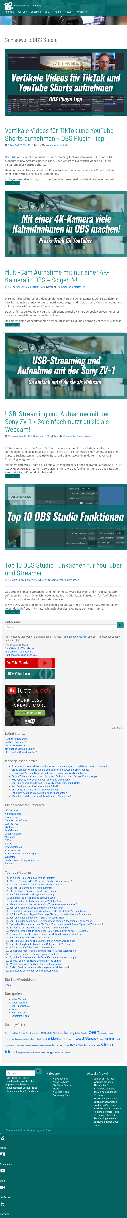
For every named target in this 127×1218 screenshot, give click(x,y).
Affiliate (15, 1033)
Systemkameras (13, 846)
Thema (66, 1045)
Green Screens (13, 833)
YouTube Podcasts (14, 742)
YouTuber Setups (21, 1005)
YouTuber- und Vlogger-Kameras (22, 860)
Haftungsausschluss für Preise (21, 654)
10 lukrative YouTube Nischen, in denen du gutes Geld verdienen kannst (49, 773)
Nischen (72, 1039)
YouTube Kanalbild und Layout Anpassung (32, 894)
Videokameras (12, 850)
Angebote (82, 11)
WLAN (55, 1052)
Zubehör (9, 863)
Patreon (100, 1039)
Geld (47, 11)
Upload (97, 1045)
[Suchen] (120, 625)
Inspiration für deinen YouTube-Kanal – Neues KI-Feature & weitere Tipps (108, 1108)
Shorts (27, 1045)
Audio (35, 1033)
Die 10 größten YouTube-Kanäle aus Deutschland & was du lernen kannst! (50, 769)
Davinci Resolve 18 (15, 745)
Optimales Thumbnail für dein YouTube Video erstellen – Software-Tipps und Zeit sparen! (56, 924)
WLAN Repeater (64, 1052)
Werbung (46, 1052)
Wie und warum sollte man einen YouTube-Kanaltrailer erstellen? (43, 904)
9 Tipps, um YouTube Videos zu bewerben (32, 947)
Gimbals (9, 827)
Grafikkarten (11, 830)
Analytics (29, 1033)
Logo (47, 1039)
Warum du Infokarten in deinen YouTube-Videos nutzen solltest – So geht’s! (49, 930)
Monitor (57, 1038)
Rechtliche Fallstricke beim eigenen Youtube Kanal (36, 901)
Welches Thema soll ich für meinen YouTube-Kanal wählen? (41, 881)
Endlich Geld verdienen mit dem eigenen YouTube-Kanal (39, 967)
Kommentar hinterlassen (59, 145)
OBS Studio (12, 157)
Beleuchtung (11, 817)
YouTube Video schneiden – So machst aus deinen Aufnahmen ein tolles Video (51, 920)
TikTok (73, 1045)
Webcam (36, 1052)
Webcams (10, 856)
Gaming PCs (11, 823)
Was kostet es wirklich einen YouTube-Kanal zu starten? (41, 779)
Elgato (8, 984)
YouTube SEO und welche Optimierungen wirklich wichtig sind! (42, 940)
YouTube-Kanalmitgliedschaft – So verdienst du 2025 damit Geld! (46, 783)
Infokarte (103, 1033)
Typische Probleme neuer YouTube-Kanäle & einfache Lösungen (43, 957)
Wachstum (28, 1052)
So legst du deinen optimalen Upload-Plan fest (34, 954)
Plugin (7, 1045)
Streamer (57, 1045)
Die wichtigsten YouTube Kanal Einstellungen (33, 891)
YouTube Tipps (19, 1012)
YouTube (22, 11)
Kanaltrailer (9, 1039)
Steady (48, 1045)
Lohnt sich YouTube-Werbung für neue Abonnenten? (39, 792)
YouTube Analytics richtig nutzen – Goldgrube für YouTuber (40, 944)
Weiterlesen (12, 183)
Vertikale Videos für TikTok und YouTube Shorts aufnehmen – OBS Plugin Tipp (59, 134)
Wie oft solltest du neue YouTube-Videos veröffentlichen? (41, 796)
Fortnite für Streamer (16, 738)
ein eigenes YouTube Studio (19, 748)
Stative (8, 843)
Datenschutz (26, 651)
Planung (109, 1039)
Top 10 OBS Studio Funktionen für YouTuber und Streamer (63, 569)
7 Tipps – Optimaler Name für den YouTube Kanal (36, 884)
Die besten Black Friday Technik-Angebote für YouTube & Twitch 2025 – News (107, 1120)
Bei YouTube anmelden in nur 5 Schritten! (31, 887)
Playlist (117, 1039)
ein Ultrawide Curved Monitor (20, 752)
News (14, 1009)
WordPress (45, 1130)
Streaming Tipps (20, 1015)
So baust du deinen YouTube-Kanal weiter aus (34, 970)
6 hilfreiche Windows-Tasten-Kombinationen (105, 1090)
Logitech (40, 1039)
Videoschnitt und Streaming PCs (22, 853)
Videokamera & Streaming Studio (22, 4)
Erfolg (69, 1032)
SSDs (8, 840)
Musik (66, 1039)
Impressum (11, 651)
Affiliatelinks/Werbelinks (20, 648)
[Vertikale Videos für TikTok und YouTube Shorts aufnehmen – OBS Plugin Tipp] (65, 82)
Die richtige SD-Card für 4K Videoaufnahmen (35, 789)
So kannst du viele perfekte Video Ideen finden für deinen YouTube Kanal (48, 911)
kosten (28, 1039)
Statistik (41, 1045)
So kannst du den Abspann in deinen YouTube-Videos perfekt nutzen (46, 934)
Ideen (93, 1031)
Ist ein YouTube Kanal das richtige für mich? (33, 877)
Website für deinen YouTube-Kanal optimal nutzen (36, 964)
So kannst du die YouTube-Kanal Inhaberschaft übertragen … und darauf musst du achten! (59, 766)
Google (84, 1033)
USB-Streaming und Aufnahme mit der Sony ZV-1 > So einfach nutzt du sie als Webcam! (57, 421)
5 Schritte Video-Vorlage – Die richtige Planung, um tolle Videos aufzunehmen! (50, 914)
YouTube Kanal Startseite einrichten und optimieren (36, 907)
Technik (57, 11)
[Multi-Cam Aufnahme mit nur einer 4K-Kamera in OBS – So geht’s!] (65, 223)
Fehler (77, 1033)
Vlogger (21, 1052)
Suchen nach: (13, 621)
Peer (38, 145)
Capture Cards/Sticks (16, 820)
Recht (12, 1045)
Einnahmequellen (78, 636)
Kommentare (20, 1039)
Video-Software (20, 1002)
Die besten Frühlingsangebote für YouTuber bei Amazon (105, 1098)
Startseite (34, 1045)
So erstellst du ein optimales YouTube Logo (32, 897)
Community (45, 1033)
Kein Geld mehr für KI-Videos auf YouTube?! (35, 786)
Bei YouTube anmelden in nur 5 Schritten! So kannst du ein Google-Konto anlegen (55, 776)
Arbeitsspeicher (13, 813)
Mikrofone (10, 837)
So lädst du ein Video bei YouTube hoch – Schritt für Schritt (40, 927)
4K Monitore (11, 810)
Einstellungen (58, 1033)
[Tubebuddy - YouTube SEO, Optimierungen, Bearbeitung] (30, 705)
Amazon (22, 1033)
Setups (69, 11)
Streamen (36, 11)
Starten (10, 11)
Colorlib (22, 1130)
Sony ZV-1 (44, 448)
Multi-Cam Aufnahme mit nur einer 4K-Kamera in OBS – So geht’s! (57, 276)
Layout (34, 1039)
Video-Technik (19, 999)
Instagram (111, 1033)
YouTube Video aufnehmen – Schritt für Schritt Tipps (37, 917)
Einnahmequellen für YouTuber (22, 1091)
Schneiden (20, 1045)
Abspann (8, 1033)
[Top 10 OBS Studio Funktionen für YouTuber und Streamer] (65, 516)
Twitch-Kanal (86, 1045)
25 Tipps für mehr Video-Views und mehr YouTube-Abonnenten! (43, 950)
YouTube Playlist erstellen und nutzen (29, 937)
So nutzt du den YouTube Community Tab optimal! (36, 960)
